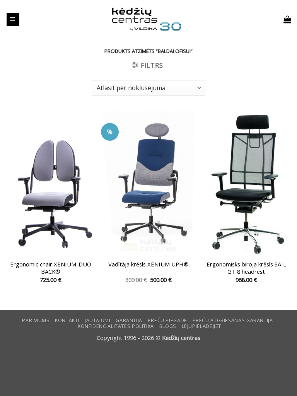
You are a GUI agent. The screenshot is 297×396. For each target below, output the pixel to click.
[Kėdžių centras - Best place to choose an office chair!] (146, 19)
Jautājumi (98, 320)
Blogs (167, 326)
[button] (13, 19)
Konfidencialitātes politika (116, 326)
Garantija (129, 320)
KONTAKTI (67, 320)
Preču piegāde (167, 320)
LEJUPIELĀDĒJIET (201, 326)
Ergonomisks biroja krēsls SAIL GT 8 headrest (246, 268)
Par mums (36, 320)
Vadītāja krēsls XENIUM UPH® (148, 264)
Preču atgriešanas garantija (233, 320)
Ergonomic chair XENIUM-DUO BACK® (50, 268)
